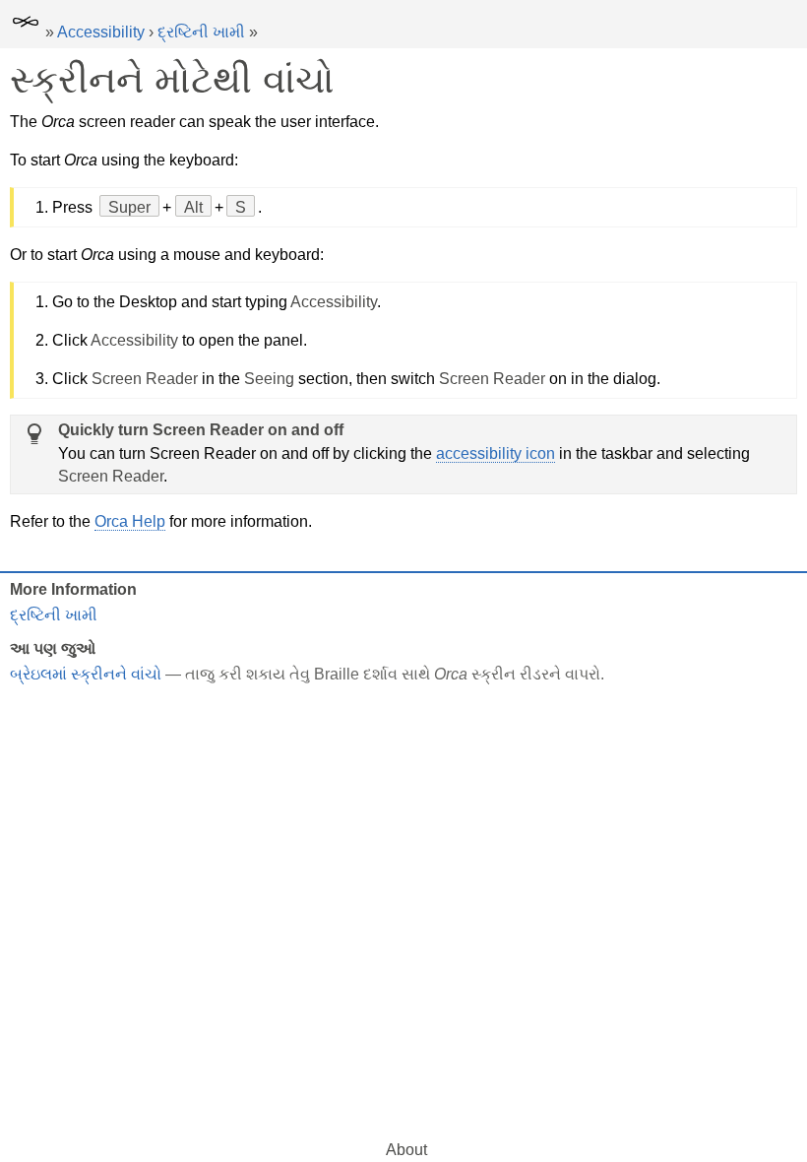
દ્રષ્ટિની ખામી (201, 32)
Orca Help (129, 521)
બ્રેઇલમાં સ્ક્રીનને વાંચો (85, 674)
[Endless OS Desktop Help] (25, 32)
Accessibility (101, 32)
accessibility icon (495, 453)
